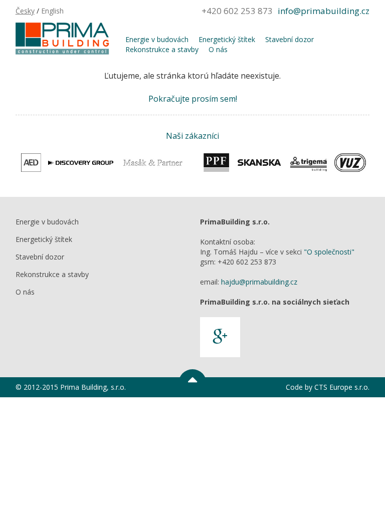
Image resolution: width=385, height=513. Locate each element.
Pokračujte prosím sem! (192, 98)
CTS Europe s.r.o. (341, 387)
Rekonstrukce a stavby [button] (162, 49)
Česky (25, 11)
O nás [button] (218, 49)
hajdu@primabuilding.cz (259, 282)
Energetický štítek (44, 239)
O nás (25, 292)
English (52, 11)
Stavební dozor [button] (289, 39)
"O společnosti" (329, 251)
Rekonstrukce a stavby (52, 274)
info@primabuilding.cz (323, 11)
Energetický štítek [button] (227, 39)
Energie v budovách (47, 221)
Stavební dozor (40, 257)
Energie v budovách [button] (156, 39)
